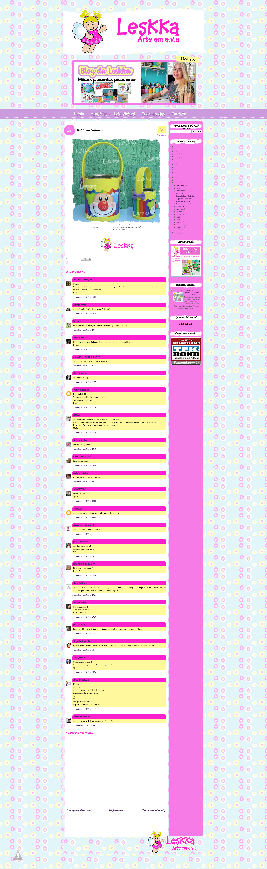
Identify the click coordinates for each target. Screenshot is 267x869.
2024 (177, 151)
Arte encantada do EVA (84, 563)
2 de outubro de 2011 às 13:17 (84, 556)
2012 (177, 180)
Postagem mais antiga (154, 810)
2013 (177, 177)
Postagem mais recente (78, 810)
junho (179, 214)
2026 (177, 146)
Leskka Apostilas (186, 290)
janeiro (180, 227)
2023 (177, 154)
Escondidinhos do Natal (185, 196)
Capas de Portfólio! (183, 198)
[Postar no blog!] (84, 259)
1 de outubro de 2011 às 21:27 (84, 382)
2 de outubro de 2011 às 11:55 (84, 534)
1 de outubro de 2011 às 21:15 (84, 349)
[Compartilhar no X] (87, 259)
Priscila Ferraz (79, 304)
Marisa (76, 414)
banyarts (77, 321)
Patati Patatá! (181, 193)
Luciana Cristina (80, 472)
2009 (177, 232)
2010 (177, 230)
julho (179, 211)
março (179, 222)
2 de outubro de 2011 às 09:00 (84, 501)
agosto (179, 209)
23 (162, 129)
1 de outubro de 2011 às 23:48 (84, 465)
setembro (180, 206)
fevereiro (180, 224)
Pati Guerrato (79, 657)
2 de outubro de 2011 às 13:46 (84, 576)
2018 (177, 164)
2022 (177, 156)
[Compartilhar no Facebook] (90, 259)
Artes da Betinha (81, 679)
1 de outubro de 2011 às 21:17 (84, 366)
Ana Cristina (79, 624)
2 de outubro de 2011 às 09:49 (84, 517)
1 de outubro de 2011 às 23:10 (84, 449)
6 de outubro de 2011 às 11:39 (84, 709)
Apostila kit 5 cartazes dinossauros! (191, 293)
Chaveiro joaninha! (183, 204)
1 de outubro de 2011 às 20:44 (84, 330)
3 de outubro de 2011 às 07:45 (84, 617)
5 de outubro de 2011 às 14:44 (84, 650)
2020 (177, 162)
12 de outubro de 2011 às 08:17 (84, 725)
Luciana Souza (79, 337)
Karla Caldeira (80, 602)
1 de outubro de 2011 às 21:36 (84, 407)
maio (179, 217)
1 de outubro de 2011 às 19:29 (84, 297)
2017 (177, 167)
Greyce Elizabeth (81, 541)
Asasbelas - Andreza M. (84, 525)
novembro (181, 188)
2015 (177, 172)
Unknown (77, 508)
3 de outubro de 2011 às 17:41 (84, 634)
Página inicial (116, 810)
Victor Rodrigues (81, 389)
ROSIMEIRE (79, 489)
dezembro (181, 185)
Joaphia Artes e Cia (82, 641)
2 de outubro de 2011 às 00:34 (84, 482)
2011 (177, 183)
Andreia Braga (80, 583)
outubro (180, 190)
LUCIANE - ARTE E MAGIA (86, 356)
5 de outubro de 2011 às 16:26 (84, 672)
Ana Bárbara (79, 373)
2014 (177, 175)
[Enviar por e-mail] (82, 259)
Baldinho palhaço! (183, 201)
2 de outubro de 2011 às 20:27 (84, 595)
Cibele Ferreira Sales (82, 456)
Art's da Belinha (80, 440)
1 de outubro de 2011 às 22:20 (84, 433)
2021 (177, 159)
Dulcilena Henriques (82, 279)
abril (179, 219)
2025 (177, 148)
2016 (177, 169)
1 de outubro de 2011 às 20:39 (84, 314)
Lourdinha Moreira (81, 716)
